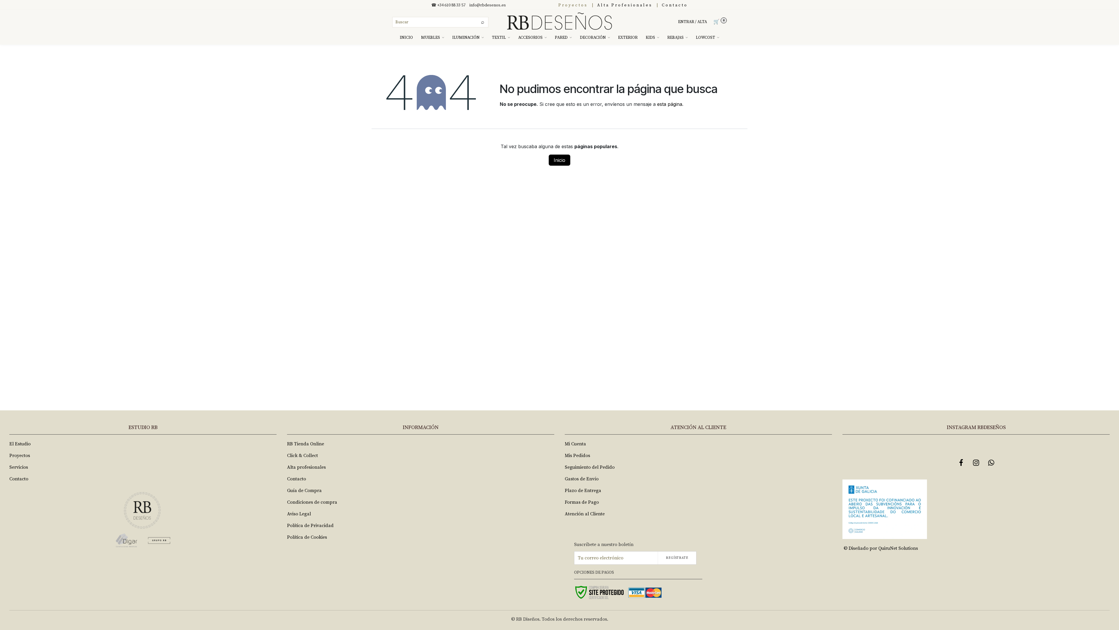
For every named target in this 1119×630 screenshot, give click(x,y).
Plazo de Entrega (583, 491)
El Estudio (20, 444)
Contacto (675, 5)
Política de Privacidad (310, 525)
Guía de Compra (304, 491)
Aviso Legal (299, 514)
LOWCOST (705, 37)
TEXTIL (499, 37)
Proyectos (573, 5)
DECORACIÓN (593, 37)
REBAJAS (675, 37)
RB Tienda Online (305, 444)
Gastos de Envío (582, 479)
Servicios (18, 467)
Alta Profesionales (624, 5)
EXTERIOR (628, 37)
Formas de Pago (582, 502)
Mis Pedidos (577, 456)
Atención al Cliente (585, 514)
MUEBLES (430, 37)
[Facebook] (961, 463)
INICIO (406, 37)
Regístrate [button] (677, 558)
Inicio (559, 160)
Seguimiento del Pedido (590, 467)
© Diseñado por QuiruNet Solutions (880, 548)
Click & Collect (302, 456)
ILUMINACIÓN (466, 37)
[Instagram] (976, 463)
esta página (669, 104)
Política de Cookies (307, 537)
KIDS (650, 37)
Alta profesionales (306, 467)
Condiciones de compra (312, 502)
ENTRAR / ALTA (692, 21)
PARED (561, 37)
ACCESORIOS (530, 37)
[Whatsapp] (991, 463)
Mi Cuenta (575, 444)
